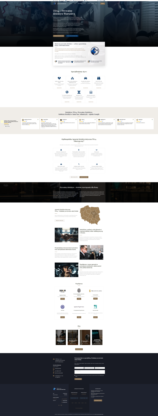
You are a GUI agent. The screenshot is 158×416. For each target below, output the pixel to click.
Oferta (70, 3)
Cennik (92, 3)
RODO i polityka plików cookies (78, 0)
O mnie (85, 3)
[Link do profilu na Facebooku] (97, 0)
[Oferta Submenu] (72, 3)
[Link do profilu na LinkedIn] (100, 0)
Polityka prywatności (79, 408)
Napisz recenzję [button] (7, 126)
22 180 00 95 (58, 371)
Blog (96, 3)
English (86, 0)
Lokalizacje (80, 3)
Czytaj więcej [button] (43, 127)
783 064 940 (58, 368)
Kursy (75, 3)
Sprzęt (88, 3)
